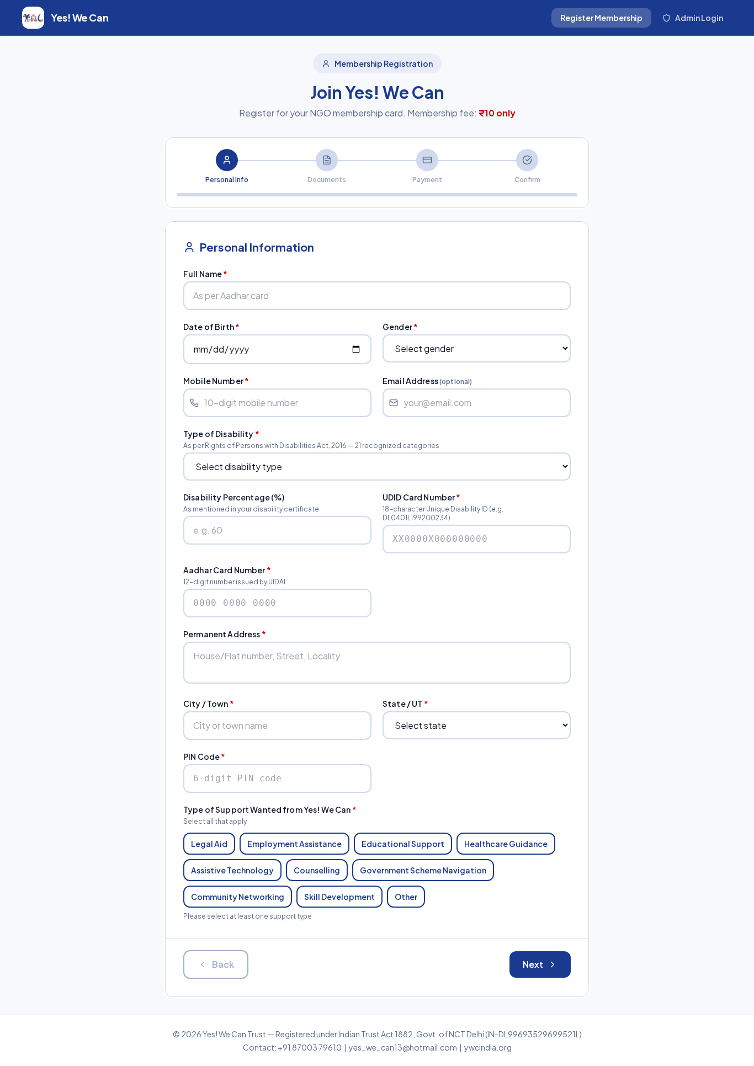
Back (223, 964)
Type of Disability (221, 434)
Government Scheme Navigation (423, 870)
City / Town (208, 703)
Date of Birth (211, 327)
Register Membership (601, 18)
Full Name (205, 274)
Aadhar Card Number (227, 570)
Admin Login (699, 18)
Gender (400, 327)
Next (533, 964)
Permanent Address (224, 634)
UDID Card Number (422, 497)
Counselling (317, 870)
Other (406, 897)
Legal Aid (209, 844)
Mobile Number (216, 381)
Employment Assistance (294, 844)
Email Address (427, 381)
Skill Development (339, 897)
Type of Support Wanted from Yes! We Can (270, 809)
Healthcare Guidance (506, 844)
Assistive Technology (232, 870)
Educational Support (403, 844)
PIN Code (204, 756)
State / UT (405, 703)
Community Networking (237, 897)
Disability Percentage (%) (234, 497)
